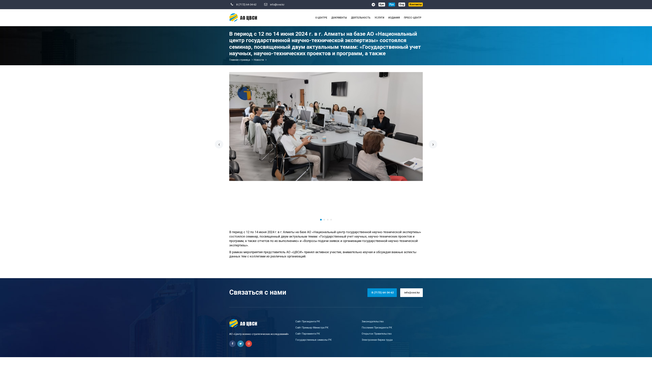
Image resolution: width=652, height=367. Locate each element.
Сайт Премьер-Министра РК (311, 327)
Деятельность (360, 17)
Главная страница (239, 59)
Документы (339, 17)
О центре (321, 17)
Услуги (379, 17)
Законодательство (373, 321)
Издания (394, 17)
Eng (402, 4)
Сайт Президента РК (307, 321)
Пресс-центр (412, 17)
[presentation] (219, 144)
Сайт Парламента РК (307, 333)
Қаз (381, 4)
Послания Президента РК (377, 327)
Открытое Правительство (377, 333)
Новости (259, 59)
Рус (392, 4)
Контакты (416, 4)
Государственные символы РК (313, 339)
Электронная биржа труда (377, 339)
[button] (321, 220)
